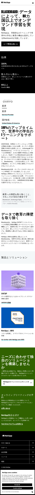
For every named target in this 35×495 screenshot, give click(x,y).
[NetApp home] (7, 2)
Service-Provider (8, 115)
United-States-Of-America (11, 123)
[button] (33, 2)
